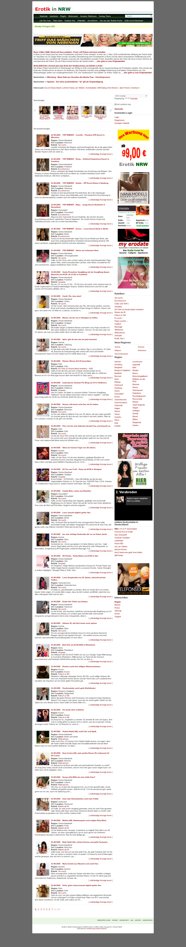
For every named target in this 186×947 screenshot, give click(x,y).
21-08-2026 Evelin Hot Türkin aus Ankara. (69, 602)
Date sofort (57, 20)
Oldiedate (81, 20)
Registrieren (120, 120)
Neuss (135, 387)
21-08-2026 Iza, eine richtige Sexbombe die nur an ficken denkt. (79, 534)
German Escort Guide (124, 532)
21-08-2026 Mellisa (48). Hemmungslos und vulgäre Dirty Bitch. (79, 820)
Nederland (142, 350)
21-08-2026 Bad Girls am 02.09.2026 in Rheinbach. (73, 645)
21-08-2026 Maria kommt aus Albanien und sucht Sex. (75, 864)
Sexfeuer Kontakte (122, 538)
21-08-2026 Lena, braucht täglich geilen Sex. (71, 513)
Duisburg (118, 388)
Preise (117, 608)
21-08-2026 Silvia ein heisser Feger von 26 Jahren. (73, 448)
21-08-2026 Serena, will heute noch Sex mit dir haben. (75, 404)
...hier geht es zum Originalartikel (110, 61)
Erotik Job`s (120, 338)
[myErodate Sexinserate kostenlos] (133, 255)
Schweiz (141, 347)
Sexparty (62, 282)
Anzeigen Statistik (122, 123)
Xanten (135, 425)
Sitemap (118, 611)
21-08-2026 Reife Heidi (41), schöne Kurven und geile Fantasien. (79, 842)
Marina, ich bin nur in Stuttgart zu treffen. (100, 117)
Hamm (117, 411)
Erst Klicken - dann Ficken (119, 88)
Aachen (118, 362)
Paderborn (136, 393)
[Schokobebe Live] (133, 227)
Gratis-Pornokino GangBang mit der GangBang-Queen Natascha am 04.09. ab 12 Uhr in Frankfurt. (73, 119)
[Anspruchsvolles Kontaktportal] (133, 487)
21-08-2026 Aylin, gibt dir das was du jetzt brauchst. (74, 339)
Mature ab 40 (63, 806)
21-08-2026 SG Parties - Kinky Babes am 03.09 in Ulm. (74, 556)
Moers (135, 373)
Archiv (117, 614)
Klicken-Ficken (121, 549)
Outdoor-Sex (70, 20)
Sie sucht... (62, 145)
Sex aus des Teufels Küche (111, 20)
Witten (135, 419)
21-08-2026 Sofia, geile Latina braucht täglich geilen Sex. (76, 885)
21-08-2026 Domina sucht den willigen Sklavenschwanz (75, 666)
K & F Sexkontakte (126, 529)
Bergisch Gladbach (122, 370)
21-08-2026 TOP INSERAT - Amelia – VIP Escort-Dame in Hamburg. (80, 183)
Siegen (135, 408)
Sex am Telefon (121, 546)
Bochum (118, 376)
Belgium (118, 350)
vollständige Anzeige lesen (100, 154)
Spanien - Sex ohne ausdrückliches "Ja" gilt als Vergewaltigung (75, 82)
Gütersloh (119, 405)
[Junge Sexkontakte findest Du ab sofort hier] (133, 459)
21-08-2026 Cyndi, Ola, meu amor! (66, 296)
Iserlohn (118, 417)
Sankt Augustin (138, 405)
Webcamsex (63, 739)
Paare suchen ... (121, 321)
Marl (134, 367)
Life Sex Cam (45, 20)
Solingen (136, 411)
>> (58, 909)
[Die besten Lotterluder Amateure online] (93, 46)
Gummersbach (121, 403)
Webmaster (73, 16)
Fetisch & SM (63, 674)
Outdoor (118, 324)
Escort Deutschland (53, 88)
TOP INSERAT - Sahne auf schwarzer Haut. (58, 117)
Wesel (135, 416)
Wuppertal (136, 422)
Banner (117, 605)
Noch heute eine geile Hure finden (128, 552)
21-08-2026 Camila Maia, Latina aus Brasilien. (71, 491)
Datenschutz (124, 920)
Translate (134, 99)
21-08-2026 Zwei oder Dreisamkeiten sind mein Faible (74, 799)
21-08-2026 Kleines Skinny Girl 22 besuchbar (71, 361)
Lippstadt (136, 365)
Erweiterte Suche (103, 920)
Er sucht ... (119, 318)
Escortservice (64, 169)
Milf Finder (119, 555)
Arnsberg (118, 365)
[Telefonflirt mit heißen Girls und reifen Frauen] (133, 594)
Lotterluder (119, 541)
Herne (117, 414)
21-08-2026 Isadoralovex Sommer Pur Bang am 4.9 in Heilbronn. (79, 383)
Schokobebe (91, 88)
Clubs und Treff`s (122, 304)
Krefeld (117, 426)
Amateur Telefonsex (88, 16)
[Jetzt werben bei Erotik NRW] (133, 167)
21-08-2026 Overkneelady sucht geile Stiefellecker (73, 688)
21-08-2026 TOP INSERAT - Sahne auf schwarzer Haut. (75, 250)
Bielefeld (118, 373)
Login (117, 117)
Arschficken (92, 20)
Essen (117, 397)
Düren (117, 391)
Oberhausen (137, 390)
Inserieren (54, 16)
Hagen (117, 408)
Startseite (43, 16)
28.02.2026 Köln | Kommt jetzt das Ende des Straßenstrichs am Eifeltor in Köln (68, 66)
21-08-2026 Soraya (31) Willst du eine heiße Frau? (73, 777)
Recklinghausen (139, 396)
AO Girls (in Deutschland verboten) (72, 369)
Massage (118, 327)
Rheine (135, 402)
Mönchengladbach (140, 376)
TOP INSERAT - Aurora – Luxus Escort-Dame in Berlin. (45, 118)
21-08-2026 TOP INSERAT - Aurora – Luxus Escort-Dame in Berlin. (80, 229)
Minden (135, 370)
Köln (116, 423)
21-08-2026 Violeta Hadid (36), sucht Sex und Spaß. (74, 731)
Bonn (117, 379)
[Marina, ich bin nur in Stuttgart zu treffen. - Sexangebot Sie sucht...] (100, 114)
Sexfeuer (135, 88)
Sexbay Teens (105, 16)
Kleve (117, 420)
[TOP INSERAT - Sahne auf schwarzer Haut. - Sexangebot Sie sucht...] (59, 114)
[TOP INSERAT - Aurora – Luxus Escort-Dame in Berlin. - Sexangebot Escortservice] (45, 114)
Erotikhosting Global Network (97, 928)
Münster (135, 384)
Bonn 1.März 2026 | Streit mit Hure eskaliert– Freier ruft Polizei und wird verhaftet (69, 52)
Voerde (135, 414)
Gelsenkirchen (121, 400)
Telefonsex (119, 330)
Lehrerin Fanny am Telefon (73, 88)
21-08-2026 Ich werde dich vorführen (67, 710)
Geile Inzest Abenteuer (134, 20)
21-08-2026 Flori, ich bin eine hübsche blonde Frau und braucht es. (81, 426)
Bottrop (117, 382)
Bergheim (118, 367)
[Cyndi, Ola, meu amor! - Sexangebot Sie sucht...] (86, 114)
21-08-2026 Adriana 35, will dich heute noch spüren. (74, 623)
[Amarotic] (133, 203)
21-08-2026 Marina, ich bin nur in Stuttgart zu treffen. (74, 318)
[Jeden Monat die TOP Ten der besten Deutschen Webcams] (133, 288)
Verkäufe (118, 336)
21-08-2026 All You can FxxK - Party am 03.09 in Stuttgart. (76, 469)
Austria (117, 347)
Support (118, 616)
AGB (131, 920)
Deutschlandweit (121, 354)
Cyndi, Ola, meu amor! (86, 116)
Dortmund (119, 385)
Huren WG (119, 543)
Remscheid (137, 399)
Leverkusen (137, 362)
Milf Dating (102, 88)
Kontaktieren (147, 920)
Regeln (63, 16)
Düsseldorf (119, 394)
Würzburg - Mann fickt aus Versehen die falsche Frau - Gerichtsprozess (78, 77)
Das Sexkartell (121, 535)
